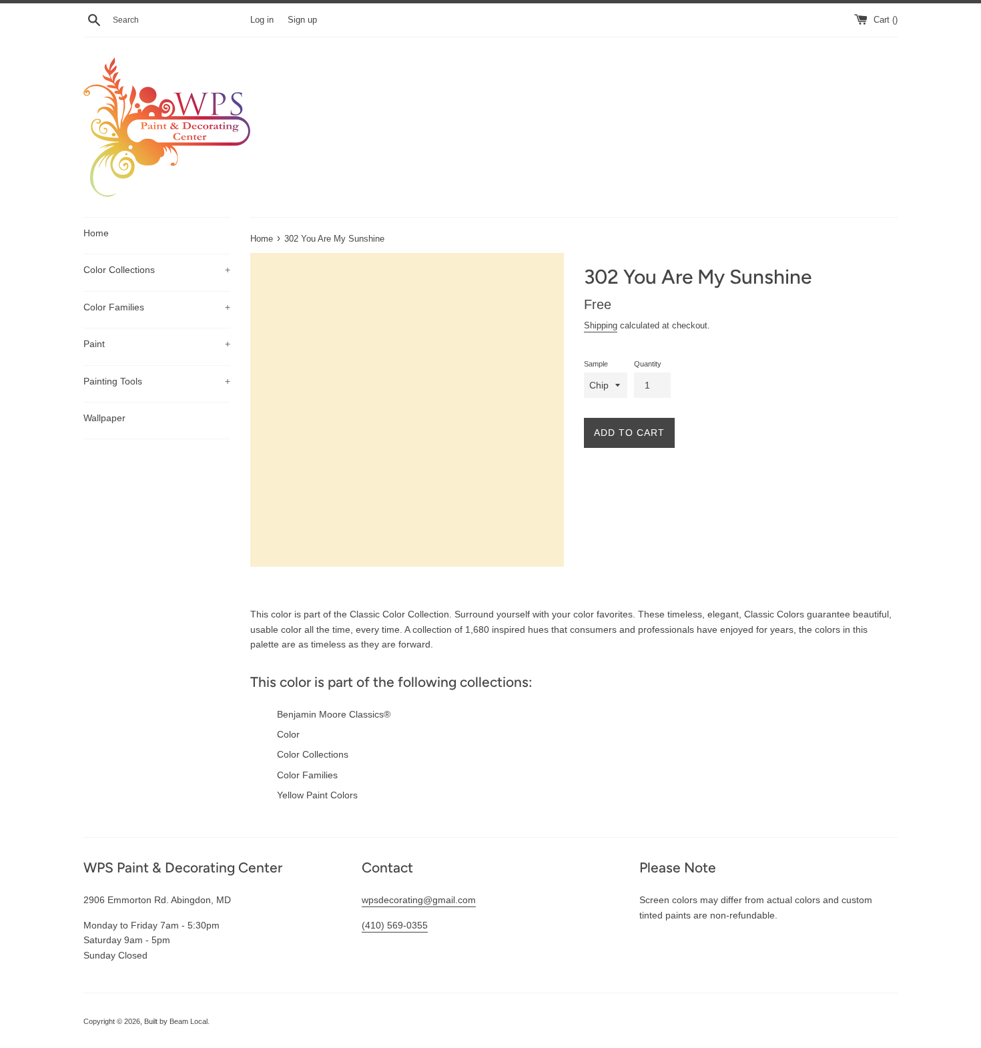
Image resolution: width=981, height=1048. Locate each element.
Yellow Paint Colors (317, 795)
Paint (156, 343)
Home (96, 233)
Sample (596, 364)
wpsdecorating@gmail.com (419, 899)
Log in (262, 20)
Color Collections (156, 269)
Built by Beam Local (176, 1021)
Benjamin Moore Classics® (333, 714)
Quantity (647, 364)
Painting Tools (156, 381)
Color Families (156, 307)
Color (288, 734)
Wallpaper (104, 418)
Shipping (600, 325)
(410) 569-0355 (395, 925)
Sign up (302, 20)
